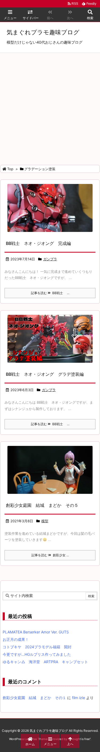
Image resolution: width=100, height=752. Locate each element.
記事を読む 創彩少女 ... (50, 555)
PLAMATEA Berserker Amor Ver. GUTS (36, 632)
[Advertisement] (50, 105)
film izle (78, 697)
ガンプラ (50, 259)
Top (10, 169)
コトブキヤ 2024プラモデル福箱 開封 (37, 647)
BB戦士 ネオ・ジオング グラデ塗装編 (45, 374)
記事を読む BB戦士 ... (50, 293)
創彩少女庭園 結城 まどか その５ (42, 505)
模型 (44, 521)
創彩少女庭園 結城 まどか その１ (34, 697)
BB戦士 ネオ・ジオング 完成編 (38, 243)
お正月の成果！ (16, 639)
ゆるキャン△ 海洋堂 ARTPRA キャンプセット (45, 661)
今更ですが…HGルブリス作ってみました (37, 654)
